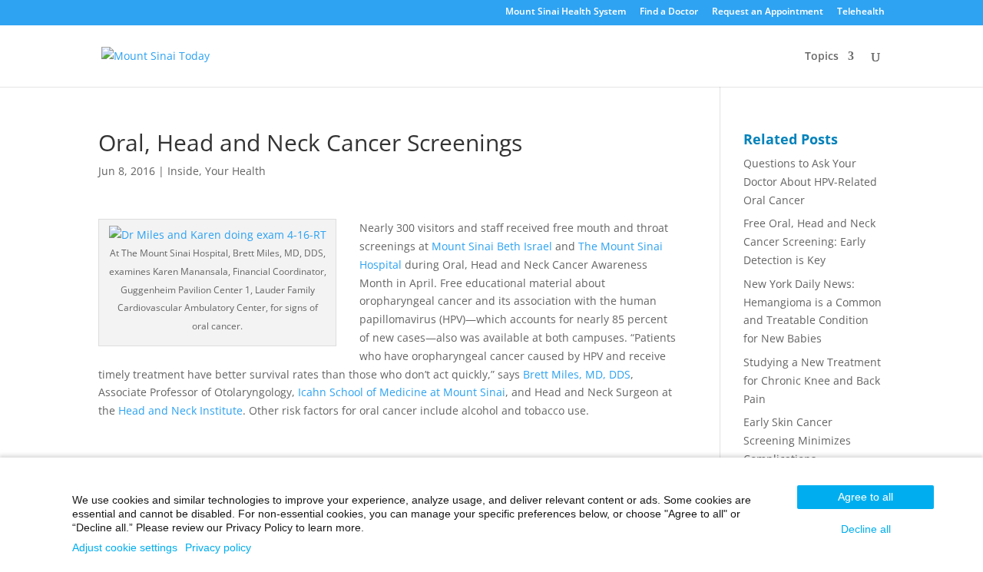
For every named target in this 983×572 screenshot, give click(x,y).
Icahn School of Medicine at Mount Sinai (401, 392)
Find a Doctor (669, 12)
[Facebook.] (432, 15)
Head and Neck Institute (180, 410)
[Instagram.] (452, 15)
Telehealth (861, 12)
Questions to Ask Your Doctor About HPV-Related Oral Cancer (810, 181)
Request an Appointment (767, 12)
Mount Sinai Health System (565, 12)
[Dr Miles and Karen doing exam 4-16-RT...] (217, 234)
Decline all (866, 529)
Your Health (235, 171)
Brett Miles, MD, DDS (577, 374)
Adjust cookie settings (124, 547)
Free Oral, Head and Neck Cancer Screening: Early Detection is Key (809, 241)
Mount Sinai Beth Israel (493, 246)
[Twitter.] (472, 15)
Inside (183, 171)
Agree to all (865, 497)
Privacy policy (218, 547)
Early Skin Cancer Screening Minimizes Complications (797, 440)
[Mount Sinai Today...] (155, 54)
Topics (822, 57)
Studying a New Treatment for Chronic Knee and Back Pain (812, 380)
